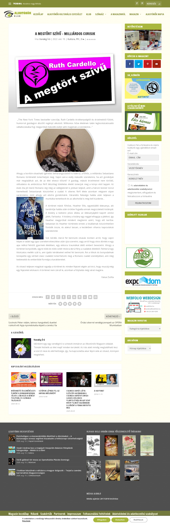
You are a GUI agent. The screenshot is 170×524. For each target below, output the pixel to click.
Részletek (26, 521)
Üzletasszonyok (34, 475)
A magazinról (118, 14)
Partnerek (59, 514)
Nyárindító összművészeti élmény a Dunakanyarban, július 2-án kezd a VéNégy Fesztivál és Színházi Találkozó (23, 396)
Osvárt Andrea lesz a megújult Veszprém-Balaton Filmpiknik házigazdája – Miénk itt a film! (44, 449)
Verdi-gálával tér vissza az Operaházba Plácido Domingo (42, 459)
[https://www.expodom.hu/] (143, 281)
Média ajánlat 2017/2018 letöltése (102, 498)
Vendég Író (44, 39)
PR (77, 39)
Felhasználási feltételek (96, 514)
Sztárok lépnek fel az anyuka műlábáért (49, 392)
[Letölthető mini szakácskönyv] (143, 121)
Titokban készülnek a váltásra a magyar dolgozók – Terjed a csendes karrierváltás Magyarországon (48, 471)
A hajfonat (99, 391)
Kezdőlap (38, 14)
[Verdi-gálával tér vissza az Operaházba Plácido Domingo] (11, 461)
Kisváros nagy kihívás (32, 3)
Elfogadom (101, 520)
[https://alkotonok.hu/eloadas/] (143, 98)
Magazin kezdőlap (18, 514)
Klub (88, 14)
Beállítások (138, 520)
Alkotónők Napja (155, 14)
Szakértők (46, 514)
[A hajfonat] (106, 379)
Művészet (32, 462)
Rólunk (34, 514)
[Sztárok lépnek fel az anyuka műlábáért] (51, 379)
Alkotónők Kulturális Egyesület (64, 14)
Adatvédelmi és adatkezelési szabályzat (135, 514)
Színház (99, 14)
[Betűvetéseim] (143, 40)
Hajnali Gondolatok (36, 441)
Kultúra (71, 39)
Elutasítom (120, 520)
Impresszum (74, 514)
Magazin (134, 14)
